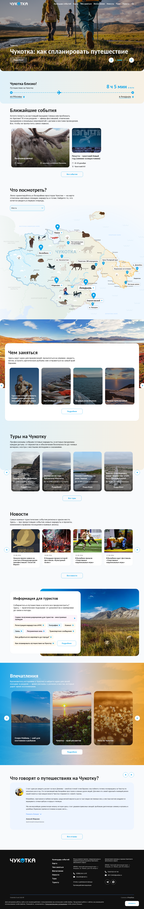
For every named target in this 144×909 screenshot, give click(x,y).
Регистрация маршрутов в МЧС (28, 625)
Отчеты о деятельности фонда (82, 882)
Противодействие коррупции (82, 885)
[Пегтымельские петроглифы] (68, 243)
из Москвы (16, 96)
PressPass (131, 897)
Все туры (72, 498)
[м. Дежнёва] (137, 268)
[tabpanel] (72, 35)
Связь (17, 631)
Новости (110, 4)
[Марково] (56, 280)
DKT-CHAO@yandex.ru (115, 875)
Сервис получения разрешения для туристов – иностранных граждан (40, 618)
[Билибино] (41, 247)
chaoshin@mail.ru (81, 877)
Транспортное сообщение (60, 631)
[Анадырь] (86, 282)
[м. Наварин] (92, 304)
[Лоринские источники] (127, 272)
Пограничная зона (34, 631)
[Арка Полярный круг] (103, 263)
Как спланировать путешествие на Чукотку (33, 643)
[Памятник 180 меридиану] (96, 264)
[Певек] (57, 227)
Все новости (72, 575)
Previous (111, 60)
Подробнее (18, 60)
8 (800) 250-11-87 (81, 873)
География (53, 625)
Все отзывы (72, 836)
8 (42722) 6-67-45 (113, 872)
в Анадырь (125, 96)
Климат (68, 625)
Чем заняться (86, 4)
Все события (72, 174)
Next (131, 60)
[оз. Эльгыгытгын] (62, 256)
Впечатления (99, 4)
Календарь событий (62, 4)
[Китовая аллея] (125, 282)
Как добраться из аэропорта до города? (32, 637)
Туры (118, 4)
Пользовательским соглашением (56, 904)
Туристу (125, 4)
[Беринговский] (93, 296)
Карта (75, 4)
